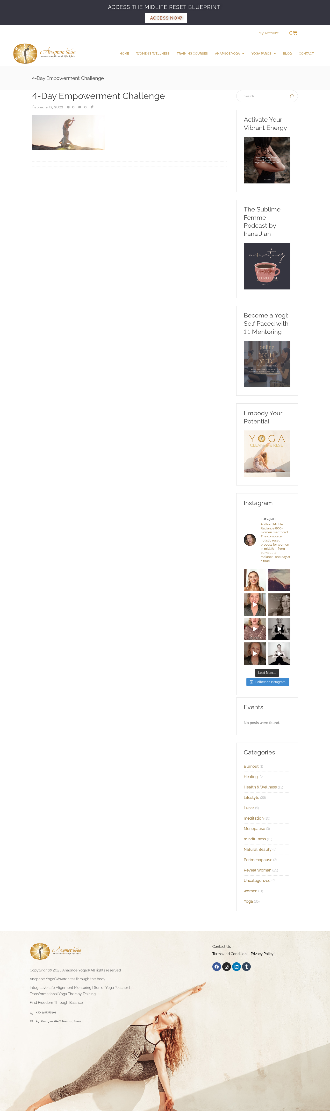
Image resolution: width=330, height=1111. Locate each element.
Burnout (251, 766)
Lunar (249, 808)
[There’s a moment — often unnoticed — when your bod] (255, 629)
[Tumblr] (246, 966)
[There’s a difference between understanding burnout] (279, 653)
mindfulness (255, 839)
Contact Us (221, 946)
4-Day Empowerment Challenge (98, 96)
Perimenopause (258, 860)
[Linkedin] (236, 966)
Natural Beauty (258, 849)
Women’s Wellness (153, 53)
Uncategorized (257, 880)
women (250, 891)
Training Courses (192, 53)
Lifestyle (251, 797)
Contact (306, 53)
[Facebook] (216, 966)
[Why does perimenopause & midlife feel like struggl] (279, 604)
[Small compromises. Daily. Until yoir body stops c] (255, 653)
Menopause (254, 828)
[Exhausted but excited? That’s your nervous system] (255, 604)
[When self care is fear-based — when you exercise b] (255, 580)
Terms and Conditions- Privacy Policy (242, 954)
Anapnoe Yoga (227, 53)
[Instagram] (226, 966)
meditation (254, 818)
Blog (287, 53)
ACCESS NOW (166, 18)
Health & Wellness (260, 787)
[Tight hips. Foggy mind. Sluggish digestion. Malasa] (279, 629)
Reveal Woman (257, 870)
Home (124, 53)
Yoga (248, 901)
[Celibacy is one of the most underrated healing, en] (279, 580)
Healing (251, 776)
